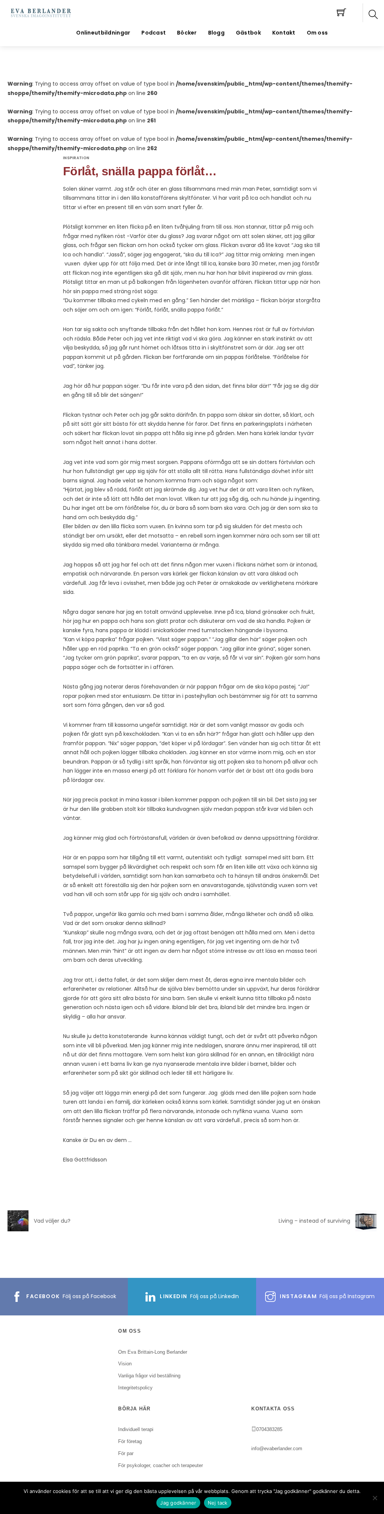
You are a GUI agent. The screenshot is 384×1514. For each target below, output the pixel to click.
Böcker (187, 32)
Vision (125, 1363)
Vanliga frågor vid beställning (149, 1375)
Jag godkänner (178, 1503)
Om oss (317, 32)
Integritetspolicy (135, 1387)
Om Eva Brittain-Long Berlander (152, 1352)
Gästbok (248, 32)
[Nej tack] (374, 1498)
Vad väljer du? (52, 1221)
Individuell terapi (135, 1429)
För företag (130, 1441)
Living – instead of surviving (314, 1221)
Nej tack (218, 1503)
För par (126, 1453)
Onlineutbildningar (103, 32)
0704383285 (269, 1429)
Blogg (216, 32)
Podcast (153, 32)
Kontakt (284, 32)
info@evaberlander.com (276, 1448)
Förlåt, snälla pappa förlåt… (139, 171)
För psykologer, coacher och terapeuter (160, 1465)
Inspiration (76, 157)
